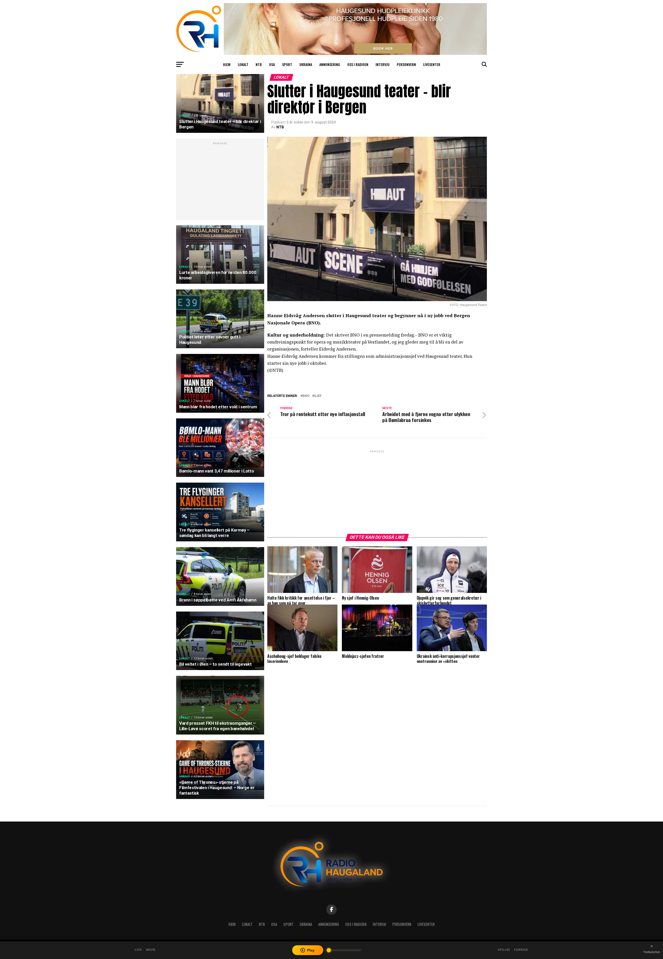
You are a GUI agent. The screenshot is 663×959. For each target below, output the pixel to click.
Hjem (226, 64)
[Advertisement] (220, 182)
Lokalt (243, 64)
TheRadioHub (651, 952)
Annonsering (329, 64)
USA (272, 64)
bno (305, 396)
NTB (259, 64)
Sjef (318, 396)
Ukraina (305, 64)
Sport (287, 64)
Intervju (383, 64)
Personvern (406, 64)
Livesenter (431, 64)
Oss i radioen (357, 64)
